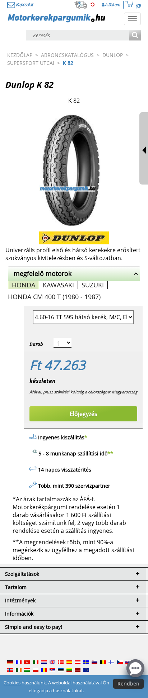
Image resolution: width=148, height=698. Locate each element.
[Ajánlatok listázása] (135, 36)
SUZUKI (93, 285)
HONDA (23, 285)
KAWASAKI (58, 285)
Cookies (12, 682)
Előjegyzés (83, 414)
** (110, 453)
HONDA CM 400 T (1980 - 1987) (54, 296)
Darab (36, 344)
